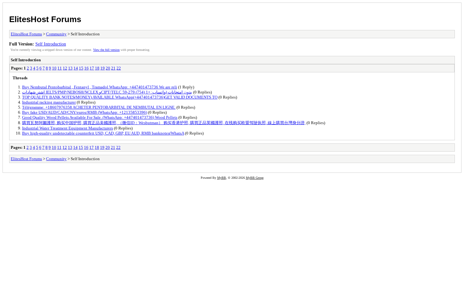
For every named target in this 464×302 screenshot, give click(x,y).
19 (102, 68)
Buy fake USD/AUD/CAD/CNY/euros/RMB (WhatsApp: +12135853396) (84, 112)
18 (97, 68)
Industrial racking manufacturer (49, 102)
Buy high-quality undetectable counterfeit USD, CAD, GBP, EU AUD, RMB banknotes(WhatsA (103, 133)
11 (59, 68)
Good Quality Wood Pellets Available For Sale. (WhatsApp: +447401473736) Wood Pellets (99, 117)
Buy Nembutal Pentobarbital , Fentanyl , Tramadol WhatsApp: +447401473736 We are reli (99, 87)
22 (118, 68)
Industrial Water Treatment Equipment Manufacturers (67, 128)
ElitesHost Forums (45, 19)
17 (92, 68)
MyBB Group (255, 177)
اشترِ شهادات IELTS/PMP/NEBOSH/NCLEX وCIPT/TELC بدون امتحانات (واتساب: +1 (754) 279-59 (107, 92)
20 (108, 68)
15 (81, 68)
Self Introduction (50, 43)
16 (86, 68)
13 (70, 68)
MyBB (221, 177)
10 (54, 68)
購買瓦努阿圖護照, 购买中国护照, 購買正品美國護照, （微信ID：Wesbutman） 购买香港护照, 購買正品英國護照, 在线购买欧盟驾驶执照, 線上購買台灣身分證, (164, 122)
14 (76, 68)
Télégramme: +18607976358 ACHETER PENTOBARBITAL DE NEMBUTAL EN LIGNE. (98, 107)
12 (65, 68)
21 (113, 68)
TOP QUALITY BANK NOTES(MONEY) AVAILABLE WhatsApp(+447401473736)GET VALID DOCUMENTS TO (119, 97)
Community (56, 34)
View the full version (106, 49)
